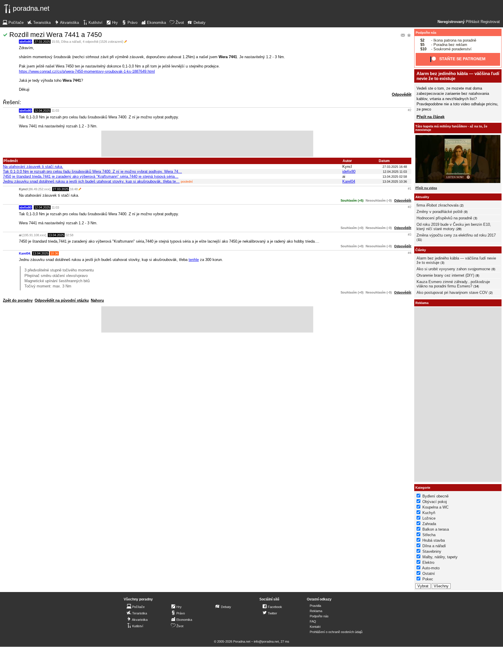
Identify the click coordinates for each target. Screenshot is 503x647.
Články (420, 250)
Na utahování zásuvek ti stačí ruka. (33, 166)
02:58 (69, 235)
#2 (409, 110)
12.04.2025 (42, 110)
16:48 (74, 189)
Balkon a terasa (435, 529)
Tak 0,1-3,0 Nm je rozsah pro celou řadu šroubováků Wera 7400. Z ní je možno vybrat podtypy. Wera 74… (92, 171)
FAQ (313, 621)
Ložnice (428, 518)
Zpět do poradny (18, 300)
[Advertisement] (207, 144)
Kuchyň (428, 513)
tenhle (194, 259)
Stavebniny (431, 551)
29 (459, 229)
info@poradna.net (266, 641)
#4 (409, 253)
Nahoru (97, 300)
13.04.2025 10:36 (394, 181)
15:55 (55, 41)
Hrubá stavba (433, 540)
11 (419, 239)
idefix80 (25, 41)
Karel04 (348, 181)
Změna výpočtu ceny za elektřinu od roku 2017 (456, 235)
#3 (409, 234)
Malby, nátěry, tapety (440, 557)
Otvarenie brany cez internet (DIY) (445, 275)
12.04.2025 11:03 (395, 171)
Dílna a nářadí (71, 41)
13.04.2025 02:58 (394, 176)
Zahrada (429, 524)
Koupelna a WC (435, 507)
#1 (409, 188)
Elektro (428, 562)
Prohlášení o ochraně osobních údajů (336, 632)
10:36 (54, 253)
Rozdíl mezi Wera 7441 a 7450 (55, 34)
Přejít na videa (426, 188)
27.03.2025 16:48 (394, 166)
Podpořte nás (426, 32)
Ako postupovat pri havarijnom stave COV (452, 292)
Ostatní (428, 573)
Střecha (428, 535)
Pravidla (315, 605)
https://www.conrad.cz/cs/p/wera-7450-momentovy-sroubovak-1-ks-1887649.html (87, 71)
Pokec (427, 579)
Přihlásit (472, 22)
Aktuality (422, 197)
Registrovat (490, 22)
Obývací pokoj (434, 502)
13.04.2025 (56, 235)
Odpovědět (401, 94)
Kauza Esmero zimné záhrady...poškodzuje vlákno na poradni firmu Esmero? (453, 284)
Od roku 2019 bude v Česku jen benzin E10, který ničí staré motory (454, 226)
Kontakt (315, 626)
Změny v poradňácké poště (440, 211)
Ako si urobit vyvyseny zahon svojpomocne (453, 269)
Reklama (316, 611)
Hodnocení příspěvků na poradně (444, 218)
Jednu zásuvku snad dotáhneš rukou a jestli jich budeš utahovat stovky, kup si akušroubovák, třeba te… (91, 181)
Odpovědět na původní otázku (62, 300)
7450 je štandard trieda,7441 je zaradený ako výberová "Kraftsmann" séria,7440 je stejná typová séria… (90, 176)
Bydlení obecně (435, 496)
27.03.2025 (42, 41)
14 (476, 286)
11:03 (55, 110)
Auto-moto (431, 568)
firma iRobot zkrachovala (437, 205)
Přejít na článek (430, 117)
